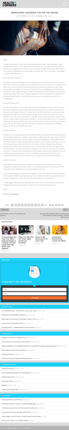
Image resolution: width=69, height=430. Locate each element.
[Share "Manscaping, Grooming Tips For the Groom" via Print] (42, 205)
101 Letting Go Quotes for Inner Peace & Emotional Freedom (19, 408)
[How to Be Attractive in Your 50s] (42, 230)
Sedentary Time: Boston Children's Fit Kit (14, 337)
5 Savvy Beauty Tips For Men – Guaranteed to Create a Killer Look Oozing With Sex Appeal (9, 243)
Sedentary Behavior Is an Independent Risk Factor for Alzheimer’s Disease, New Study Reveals (29, 346)
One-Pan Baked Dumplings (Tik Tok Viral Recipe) (16, 373)
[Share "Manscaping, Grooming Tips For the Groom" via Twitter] (15, 205)
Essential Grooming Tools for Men (59, 239)
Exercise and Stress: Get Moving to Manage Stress (16, 358)
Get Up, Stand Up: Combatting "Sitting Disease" (16, 342)
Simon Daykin (14, 194)
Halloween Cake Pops (8, 368)
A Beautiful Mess (9, 364)
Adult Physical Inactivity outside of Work (14, 350)
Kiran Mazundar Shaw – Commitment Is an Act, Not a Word (19, 311)
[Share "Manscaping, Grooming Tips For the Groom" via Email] (39, 205)
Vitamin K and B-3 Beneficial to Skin (12, 323)
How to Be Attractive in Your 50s (41, 239)
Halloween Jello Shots (8, 377)
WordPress (27, 428)
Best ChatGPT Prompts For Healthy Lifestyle (15, 420)
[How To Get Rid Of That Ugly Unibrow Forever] (26, 230)
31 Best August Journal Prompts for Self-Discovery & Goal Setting (21, 416)
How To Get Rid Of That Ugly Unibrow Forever (26, 240)
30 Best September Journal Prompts (12, 399)
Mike (24, 16)
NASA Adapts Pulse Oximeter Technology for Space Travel (19, 319)
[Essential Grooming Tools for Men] (59, 230)
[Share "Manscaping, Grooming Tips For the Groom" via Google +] (19, 205)
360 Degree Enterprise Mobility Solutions (14, 315)
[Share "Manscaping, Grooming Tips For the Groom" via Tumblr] (22, 205)
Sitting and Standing (8, 354)
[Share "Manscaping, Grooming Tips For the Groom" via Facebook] (12, 205)
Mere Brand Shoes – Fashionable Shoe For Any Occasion (18, 327)
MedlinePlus (7, 333)
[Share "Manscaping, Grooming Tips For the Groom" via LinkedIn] (29, 205)
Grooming (39, 16)
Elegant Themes (11, 428)
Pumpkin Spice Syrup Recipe (10, 389)
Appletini (4, 385)
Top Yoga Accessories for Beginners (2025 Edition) (16, 412)
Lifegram (6, 395)
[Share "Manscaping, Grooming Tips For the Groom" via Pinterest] (25, 205)
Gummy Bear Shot (7, 381)
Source (5, 194)
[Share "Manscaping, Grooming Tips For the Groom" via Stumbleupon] (35, 205)
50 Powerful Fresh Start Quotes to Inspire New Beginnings (19, 404)
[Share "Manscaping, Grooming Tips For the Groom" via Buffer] (32, 205)
